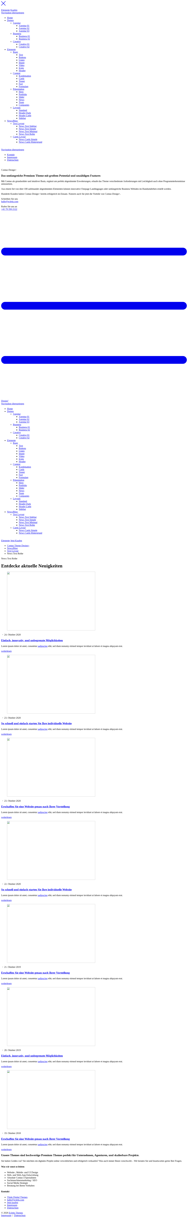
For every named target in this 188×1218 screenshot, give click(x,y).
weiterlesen (6, 651)
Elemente (5, 10)
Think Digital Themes (17, 1197)
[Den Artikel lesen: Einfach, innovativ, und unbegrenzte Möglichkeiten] (51, 629)
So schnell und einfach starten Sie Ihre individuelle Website (36, 723)
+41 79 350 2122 (9, 209)
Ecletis (16, 1213)
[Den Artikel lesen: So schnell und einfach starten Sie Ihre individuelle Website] (51, 713)
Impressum (12, 1205)
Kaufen (13, 10)
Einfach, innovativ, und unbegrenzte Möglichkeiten (32, 640)
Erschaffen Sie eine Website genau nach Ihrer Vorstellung (35, 806)
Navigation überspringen (12, 12)
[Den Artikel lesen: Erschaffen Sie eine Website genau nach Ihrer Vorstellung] (51, 796)
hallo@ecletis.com (9, 201)
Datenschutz (13, 1208)
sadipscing (42, 646)
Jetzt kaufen (12, 1202)
